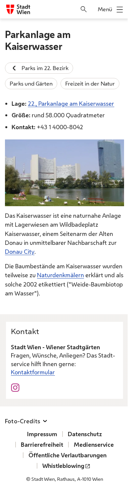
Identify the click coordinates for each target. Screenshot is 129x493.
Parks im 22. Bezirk (45, 68)
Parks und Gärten (31, 83)
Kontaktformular (33, 372)
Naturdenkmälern (60, 275)
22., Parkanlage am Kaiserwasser (71, 103)
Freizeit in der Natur (90, 83)
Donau (19, 251)
